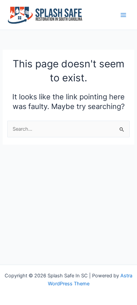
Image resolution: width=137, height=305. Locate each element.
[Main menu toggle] (123, 15)
